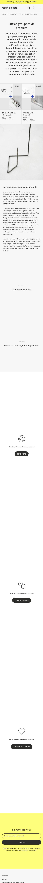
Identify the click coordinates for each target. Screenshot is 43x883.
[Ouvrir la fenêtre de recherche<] (29, 8)
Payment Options (21, 600)
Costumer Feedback (21, 747)
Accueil (4, 14)
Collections (12, 14)
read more (21, 454)
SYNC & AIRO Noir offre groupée (11, 104)
